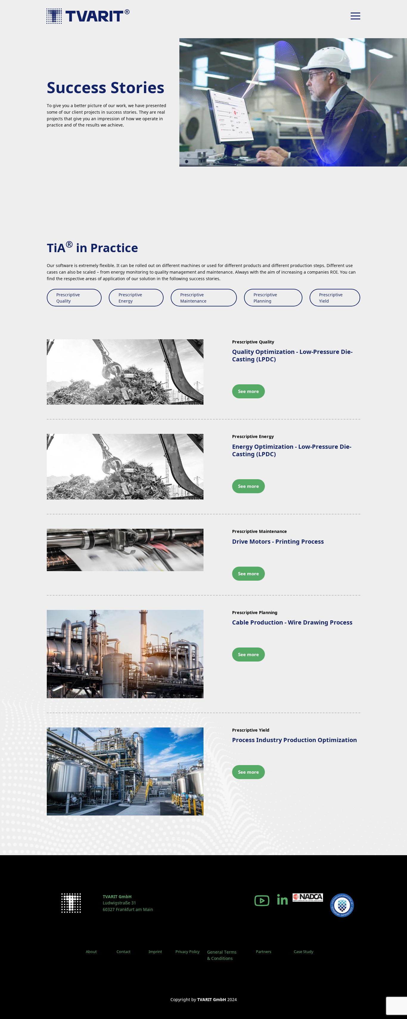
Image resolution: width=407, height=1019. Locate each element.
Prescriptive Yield (331, 298)
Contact (123, 951)
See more (248, 391)
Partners (263, 951)
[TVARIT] (92, 16)
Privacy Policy (187, 951)
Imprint (155, 951)
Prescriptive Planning (265, 298)
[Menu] (355, 16)
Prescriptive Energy (130, 298)
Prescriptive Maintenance (193, 298)
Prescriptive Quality (68, 298)
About (91, 951)
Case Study (303, 951)
